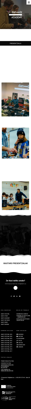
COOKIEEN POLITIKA (6, 363)
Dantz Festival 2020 (6, 344)
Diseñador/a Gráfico (22, 314)
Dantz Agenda (5, 324)
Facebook (20, 334)
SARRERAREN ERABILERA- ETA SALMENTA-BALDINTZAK (7, 366)
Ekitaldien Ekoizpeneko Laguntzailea (23, 319)
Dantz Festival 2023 (6, 338)
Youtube (20, 336)
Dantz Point (4, 316)
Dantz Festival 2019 (6, 347)
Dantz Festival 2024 (6, 336)
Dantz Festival (5, 314)
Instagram (21, 338)
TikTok (20, 340)
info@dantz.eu (11, 377)
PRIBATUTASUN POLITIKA (7, 361)
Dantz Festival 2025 (6, 334)
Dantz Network (5, 320)
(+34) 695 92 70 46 (20, 377)
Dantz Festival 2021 (6, 342)
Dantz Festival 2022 (6, 340)
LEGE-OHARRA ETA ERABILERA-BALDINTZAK (7, 370)
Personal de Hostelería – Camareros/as (23, 316)
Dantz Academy (5, 318)
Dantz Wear (4, 322)
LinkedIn (20, 347)
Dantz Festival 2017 (6, 351)
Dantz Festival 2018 (6, 349)
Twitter (20, 342)
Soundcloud (21, 344)
